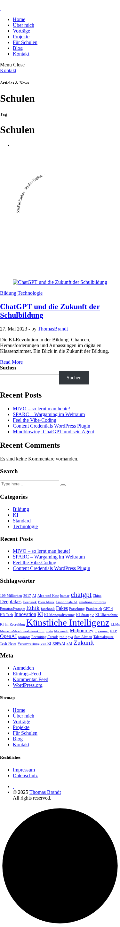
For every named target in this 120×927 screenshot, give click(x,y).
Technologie (30, 293)
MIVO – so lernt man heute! (41, 408)
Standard (22, 520)
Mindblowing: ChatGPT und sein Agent (53, 431)
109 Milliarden (11, 595)
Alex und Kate (48, 595)
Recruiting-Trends (44, 637)
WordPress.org (28, 685)
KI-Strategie (85, 615)
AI (34, 595)
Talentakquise (103, 637)
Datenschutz (25, 775)
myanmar (102, 631)
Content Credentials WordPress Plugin (51, 426)
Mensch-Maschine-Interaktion (22, 631)
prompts (24, 637)
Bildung (9, 293)
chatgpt (81, 594)
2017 (27, 595)
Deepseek (30, 602)
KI (15, 515)
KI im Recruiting (12, 624)
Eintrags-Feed (27, 673)
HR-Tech (6, 615)
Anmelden (23, 668)
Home (19, 19)
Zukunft (84, 642)
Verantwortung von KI (34, 643)
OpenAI (8, 636)
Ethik (33, 607)
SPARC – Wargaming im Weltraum (49, 414)
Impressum (24, 769)
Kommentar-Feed (30, 679)
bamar (64, 595)
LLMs (115, 624)
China (97, 595)
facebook (48, 609)
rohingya (66, 637)
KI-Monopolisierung (59, 615)
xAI (69, 643)
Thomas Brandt (45, 792)
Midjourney (81, 630)
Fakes (62, 608)
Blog (18, 48)
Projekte (21, 36)
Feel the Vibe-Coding (34, 420)
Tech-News (8, 643)
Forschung (77, 609)
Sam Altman (83, 637)
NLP (113, 631)
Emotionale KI (66, 602)
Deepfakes (10, 601)
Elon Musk (46, 602)
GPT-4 (108, 609)
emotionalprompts (92, 602)
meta (49, 631)
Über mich (23, 25)
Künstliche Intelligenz (67, 622)
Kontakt (21, 54)
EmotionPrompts (12, 609)
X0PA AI (58, 643)
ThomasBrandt (53, 328)
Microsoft (61, 631)
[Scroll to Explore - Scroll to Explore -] (60, 271)
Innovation (25, 614)
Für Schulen (25, 42)
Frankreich (94, 609)
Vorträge (21, 31)
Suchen (8, 367)
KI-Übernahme (106, 615)
